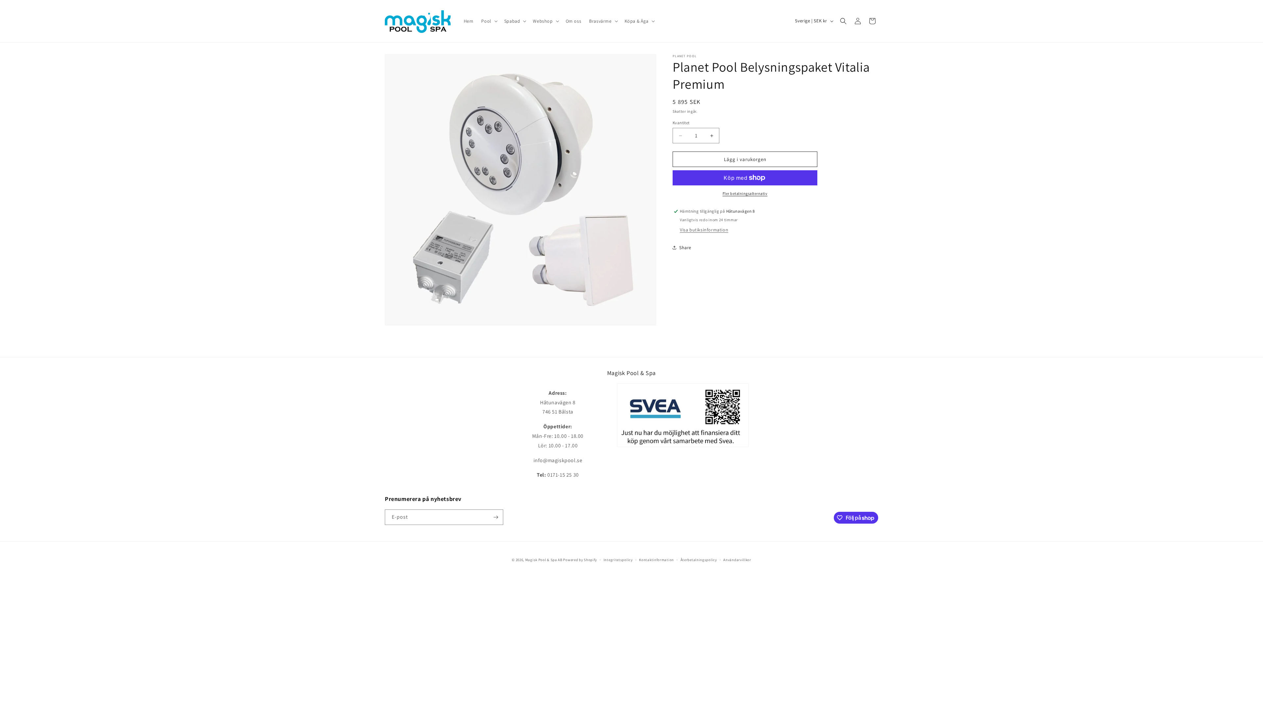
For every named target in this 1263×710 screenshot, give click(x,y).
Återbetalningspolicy (699, 559)
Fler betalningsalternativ (745, 193)
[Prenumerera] (495, 517)
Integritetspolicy (618, 559)
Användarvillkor (737, 559)
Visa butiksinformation (704, 230)
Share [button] (685, 247)
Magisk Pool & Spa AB (543, 559)
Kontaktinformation (656, 559)
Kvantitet (681, 123)
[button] (488, 21)
